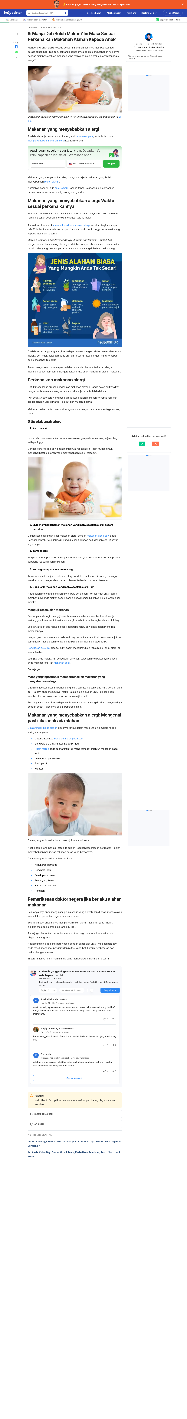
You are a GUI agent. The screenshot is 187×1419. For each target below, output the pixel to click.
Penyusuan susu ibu (39, 647)
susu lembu (61, 188)
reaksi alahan (51, 181)
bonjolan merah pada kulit (68, 738)
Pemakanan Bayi (54, 27)
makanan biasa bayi (98, 535)
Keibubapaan (33, 27)
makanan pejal (85, 136)
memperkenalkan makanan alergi (46, 140)
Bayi (43, 27)
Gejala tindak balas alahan (42, 727)
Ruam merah (42, 748)
